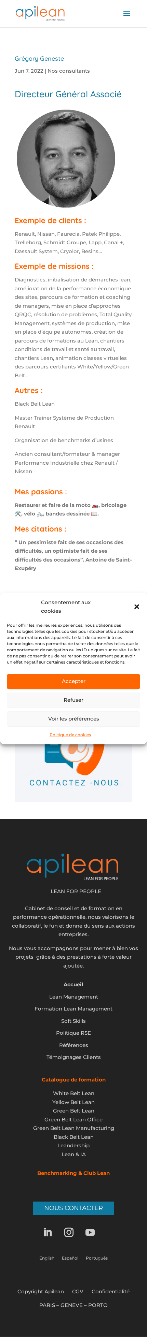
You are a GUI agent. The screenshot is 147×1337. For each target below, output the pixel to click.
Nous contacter (73, 1208)
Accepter (73, 681)
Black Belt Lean (74, 1137)
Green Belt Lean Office (73, 1119)
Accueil (73, 984)
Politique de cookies (70, 734)
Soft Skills (73, 1021)
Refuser (73, 700)
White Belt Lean (73, 1093)
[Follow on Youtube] (94, 1232)
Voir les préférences (73, 718)
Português (97, 1258)
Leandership (73, 1145)
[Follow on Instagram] (73, 1232)
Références (73, 1045)
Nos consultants (69, 71)
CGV (77, 1291)
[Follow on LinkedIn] (52, 1232)
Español (70, 1258)
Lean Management (73, 996)
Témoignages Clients (73, 1057)
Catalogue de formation (74, 1079)
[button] (136, 606)
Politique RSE (73, 1033)
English (46, 1258)
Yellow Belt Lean (73, 1102)
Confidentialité (111, 1291)
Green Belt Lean (73, 1110)
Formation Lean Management (73, 1008)
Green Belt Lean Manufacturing (73, 1128)
